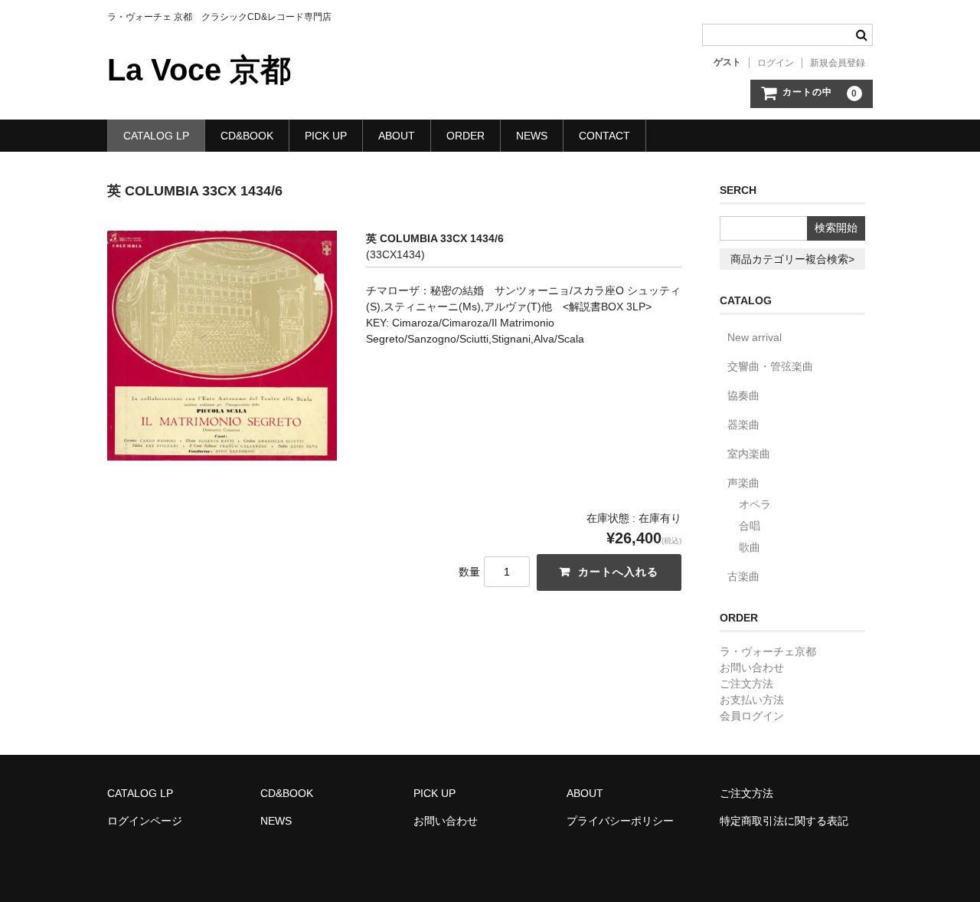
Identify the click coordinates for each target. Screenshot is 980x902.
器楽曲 (743, 424)
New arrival (754, 337)
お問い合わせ (752, 667)
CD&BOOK (246, 136)
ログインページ (144, 821)
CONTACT (604, 136)
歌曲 (749, 547)
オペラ (755, 504)
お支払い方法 (752, 700)
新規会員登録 (837, 62)
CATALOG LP (156, 136)
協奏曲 (743, 395)
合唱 (749, 526)
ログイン (775, 62)
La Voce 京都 (199, 70)
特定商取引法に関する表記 (784, 821)
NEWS (531, 136)
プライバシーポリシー (620, 821)
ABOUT (396, 136)
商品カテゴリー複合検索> (792, 259)
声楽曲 (743, 483)
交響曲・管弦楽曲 (770, 366)
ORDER (465, 136)
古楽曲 (743, 576)
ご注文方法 (746, 683)
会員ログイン (752, 716)
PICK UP (326, 136)
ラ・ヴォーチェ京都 (768, 651)
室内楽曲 (748, 454)
